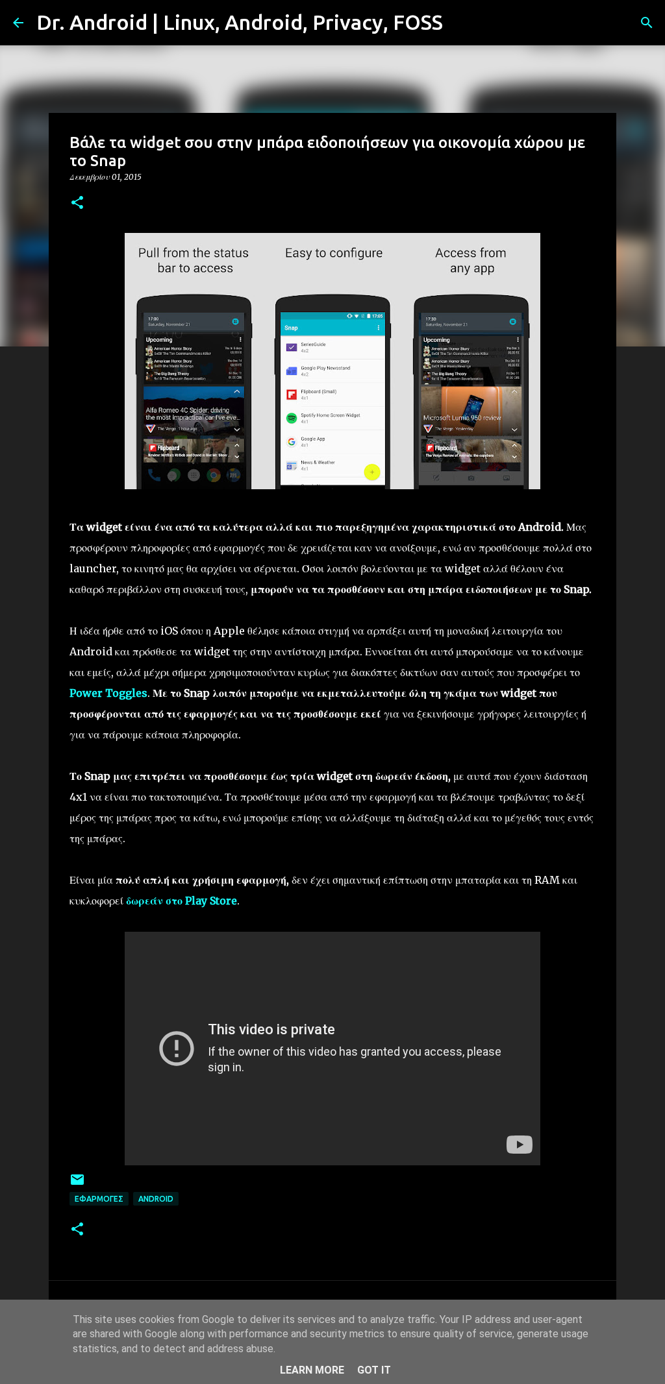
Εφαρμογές (99, 1199)
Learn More (312, 1370)
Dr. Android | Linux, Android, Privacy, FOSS (239, 22)
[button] (77, 203)
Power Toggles (108, 692)
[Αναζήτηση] (461, 22)
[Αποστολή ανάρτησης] (77, 1184)
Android (155, 1199)
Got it (374, 1370)
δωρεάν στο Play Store (181, 900)
